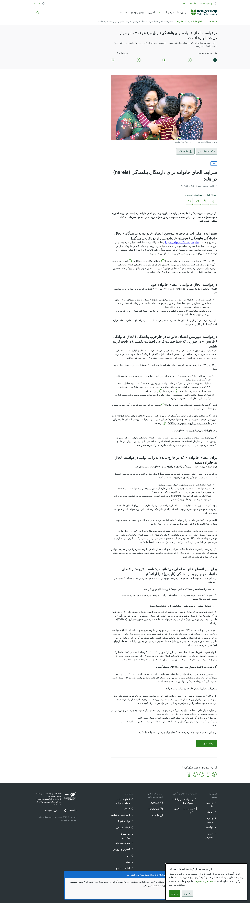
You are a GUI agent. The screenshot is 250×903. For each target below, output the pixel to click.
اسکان (127, 808)
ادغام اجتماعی (123, 827)
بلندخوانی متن (204, 151)
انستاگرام (154, 802)
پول (128, 861)
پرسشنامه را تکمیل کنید (183, 810)
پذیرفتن (174, 893)
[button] (180, 261)
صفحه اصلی (212, 21)
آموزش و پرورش (121, 849)
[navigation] (166, 12)
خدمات (123, 12)
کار (128, 855)
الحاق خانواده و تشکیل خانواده (189, 21)
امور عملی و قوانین (120, 814)
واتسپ (155, 815)
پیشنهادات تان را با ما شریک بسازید (182, 801)
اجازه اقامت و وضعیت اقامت (123, 870)
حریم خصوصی (209, 835)
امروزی (151, 12)
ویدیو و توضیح (137, 12)
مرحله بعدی (209, 743)
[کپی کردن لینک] (189, 201)
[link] (204, 12)
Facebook (153, 809)
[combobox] (199, 3)
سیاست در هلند (122, 843)
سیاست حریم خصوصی (205, 881)
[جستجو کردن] (37, 12)
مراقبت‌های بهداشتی (124, 835)
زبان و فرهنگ (123, 821)
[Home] (204, 12)
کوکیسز (209, 827)
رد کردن (187, 893)
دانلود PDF (183, 151)
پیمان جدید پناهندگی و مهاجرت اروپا (182, 242)
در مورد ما (182, 12)
